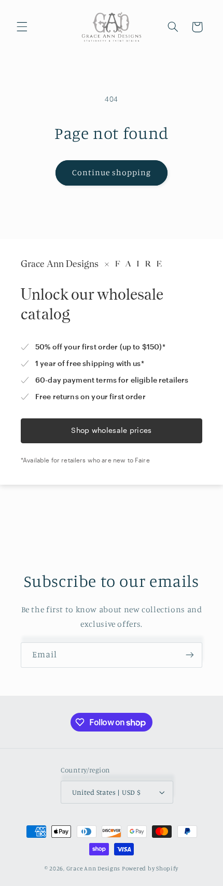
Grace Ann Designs (93, 868)
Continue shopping (111, 172)
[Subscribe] (190, 655)
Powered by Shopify (150, 868)
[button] (22, 27)
